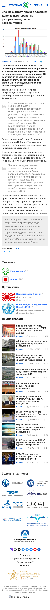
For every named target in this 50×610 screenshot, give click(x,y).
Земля (22, 313)
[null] (35, 61)
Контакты (25, 565)
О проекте (25, 555)
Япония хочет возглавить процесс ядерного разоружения (29, 386)
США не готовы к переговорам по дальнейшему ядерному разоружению (31, 343)
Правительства (25, 297)
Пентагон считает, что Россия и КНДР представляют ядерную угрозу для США (32, 371)
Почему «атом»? (25, 562)
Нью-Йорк (30, 313)
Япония (14, 279)
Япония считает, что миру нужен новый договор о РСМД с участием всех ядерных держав (31, 329)
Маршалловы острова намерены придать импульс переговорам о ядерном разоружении (30, 428)
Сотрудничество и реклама (25, 558)
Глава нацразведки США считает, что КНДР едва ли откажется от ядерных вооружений (29, 400)
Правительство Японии (28, 294)
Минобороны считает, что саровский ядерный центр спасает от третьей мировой (30, 357)
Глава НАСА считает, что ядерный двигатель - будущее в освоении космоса (31, 414)
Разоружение (17, 271)
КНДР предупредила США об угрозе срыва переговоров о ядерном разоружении (30, 442)
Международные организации (31, 310)
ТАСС (17, 248)
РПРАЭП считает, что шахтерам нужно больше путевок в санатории (28, 456)
